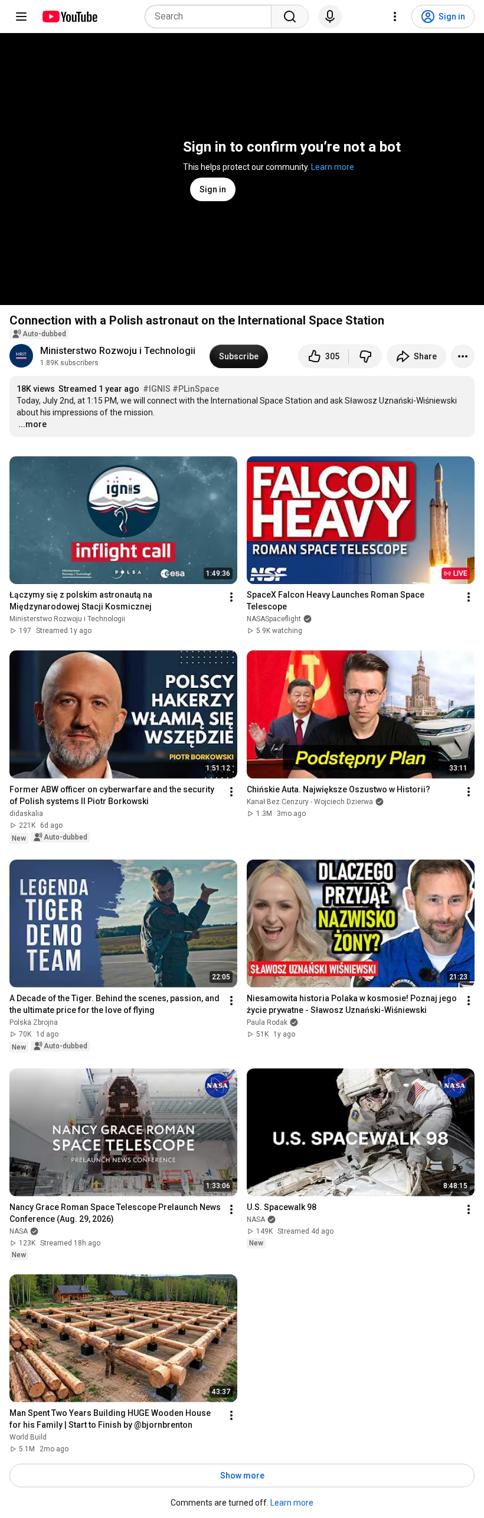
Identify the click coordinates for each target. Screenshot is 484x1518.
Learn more (332, 167)
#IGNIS (157, 389)
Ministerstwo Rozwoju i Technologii (117, 350)
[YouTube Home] (69, 16)
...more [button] (32, 424)
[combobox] (212, 16)
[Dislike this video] (365, 356)
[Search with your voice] (330, 16)
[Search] (290, 16)
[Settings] (395, 16)
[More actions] (463, 356)
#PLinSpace (195, 389)
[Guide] (21, 16)
